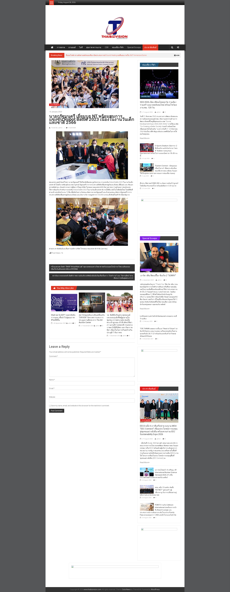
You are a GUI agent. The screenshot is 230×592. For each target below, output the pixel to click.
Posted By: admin (57, 128)
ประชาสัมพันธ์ (150, 47)
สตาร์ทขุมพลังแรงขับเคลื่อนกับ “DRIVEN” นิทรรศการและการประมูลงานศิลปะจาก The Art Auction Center (92, 319)
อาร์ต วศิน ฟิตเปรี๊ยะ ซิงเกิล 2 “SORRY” (158, 275)
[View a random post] (178, 47)
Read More (144, 138)
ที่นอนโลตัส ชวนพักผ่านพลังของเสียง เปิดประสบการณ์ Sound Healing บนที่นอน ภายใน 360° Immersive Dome (106, 55)
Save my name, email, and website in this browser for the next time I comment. (80, 406)
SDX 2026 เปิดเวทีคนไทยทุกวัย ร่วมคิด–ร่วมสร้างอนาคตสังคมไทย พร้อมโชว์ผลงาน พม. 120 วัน (158, 105)
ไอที (81, 47)
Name (52, 380)
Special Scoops (134, 47)
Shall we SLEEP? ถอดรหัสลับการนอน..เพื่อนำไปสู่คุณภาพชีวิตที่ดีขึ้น (63, 317)
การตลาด (61, 47)
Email (52, 388)
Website (52, 397)
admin (70, 323)
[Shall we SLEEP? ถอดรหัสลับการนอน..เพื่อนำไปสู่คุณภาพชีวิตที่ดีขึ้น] (64, 302)
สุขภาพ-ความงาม (93, 47)
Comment (53, 356)
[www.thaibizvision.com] (115, 27)
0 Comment (72, 128)
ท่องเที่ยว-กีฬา (118, 47)
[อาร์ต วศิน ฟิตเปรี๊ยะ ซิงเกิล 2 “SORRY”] (159, 257)
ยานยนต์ (72, 47)
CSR (106, 47)
